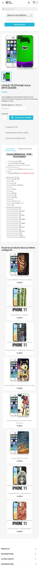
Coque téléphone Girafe (19, 458)
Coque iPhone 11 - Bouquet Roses (19, 529)
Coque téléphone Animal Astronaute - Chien (19, 385)
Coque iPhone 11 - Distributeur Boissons (19, 350)
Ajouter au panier (21, 117)
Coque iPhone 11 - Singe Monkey (19, 493)
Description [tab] (10, 149)
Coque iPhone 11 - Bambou (19, 315)
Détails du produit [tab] (25, 149)
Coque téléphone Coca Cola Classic (19, 280)
